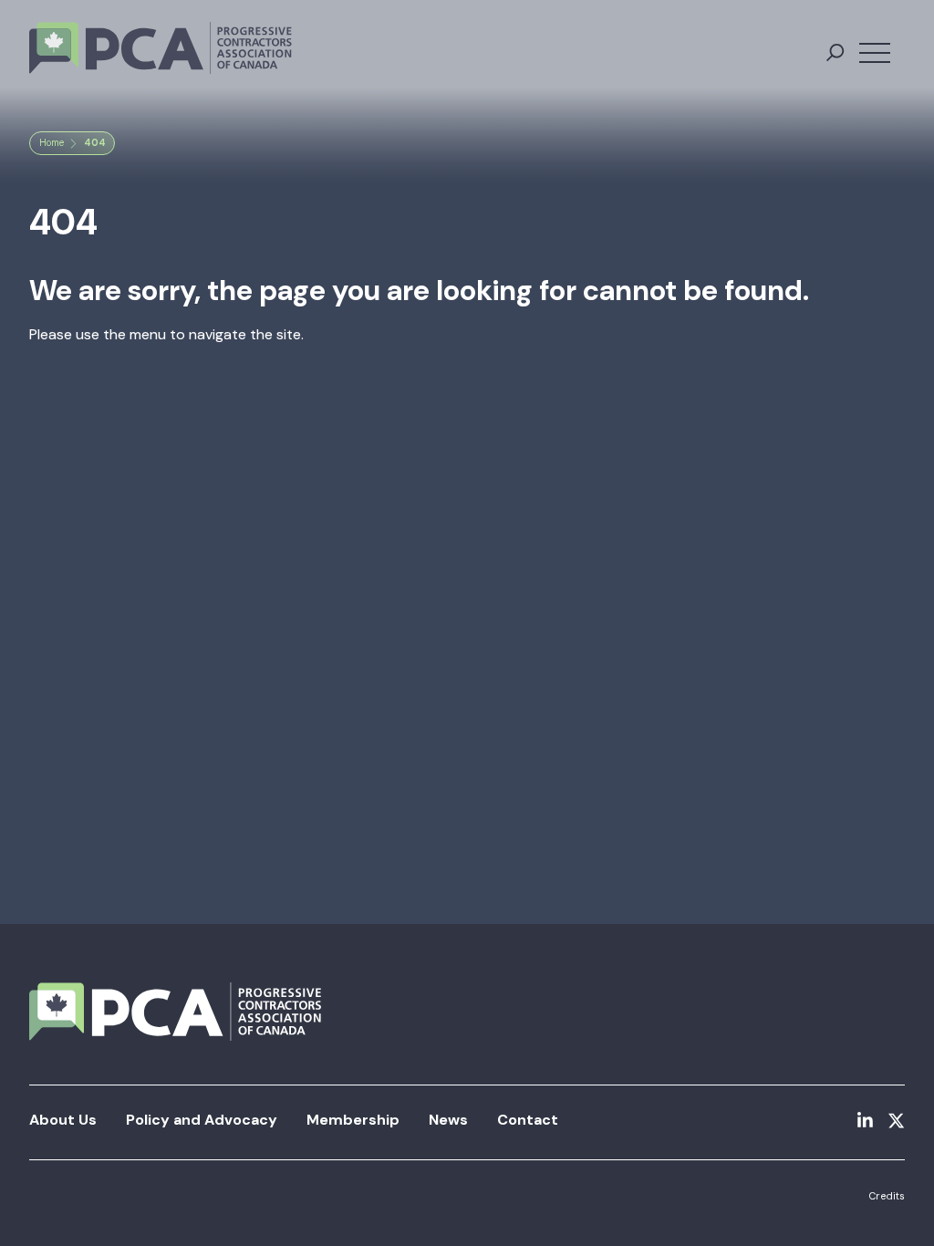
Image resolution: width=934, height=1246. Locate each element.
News (448, 1119)
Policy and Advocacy (201, 1119)
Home (51, 143)
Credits (886, 1195)
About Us (63, 1119)
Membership (353, 1119)
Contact (527, 1119)
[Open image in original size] (160, 48)
